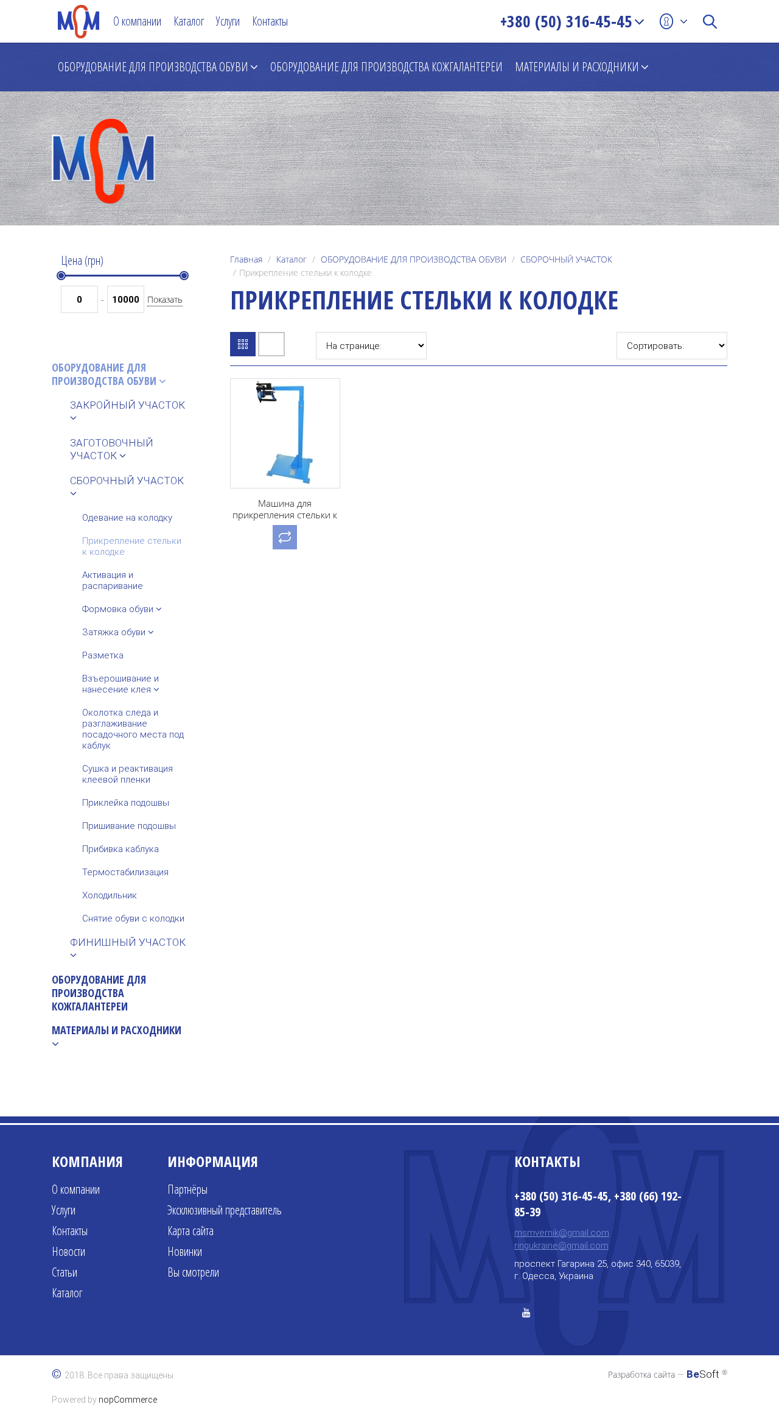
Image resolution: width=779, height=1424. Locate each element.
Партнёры (187, 1189)
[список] (271, 344)
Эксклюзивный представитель (224, 1210)
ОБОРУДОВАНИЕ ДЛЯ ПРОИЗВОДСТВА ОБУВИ (153, 66)
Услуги (228, 21)
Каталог (188, 21)
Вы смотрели (193, 1272)
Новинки (184, 1251)
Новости (68, 1251)
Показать (165, 299)
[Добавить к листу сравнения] (285, 537)
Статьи (64, 1272)
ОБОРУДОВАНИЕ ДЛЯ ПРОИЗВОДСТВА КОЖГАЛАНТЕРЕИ (386, 66)
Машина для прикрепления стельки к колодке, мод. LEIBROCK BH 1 (284, 521)
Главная (246, 259)
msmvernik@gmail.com (561, 1232)
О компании (137, 21)
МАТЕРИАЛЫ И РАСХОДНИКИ (577, 66)
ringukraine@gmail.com (561, 1245)
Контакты (270, 21)
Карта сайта (190, 1230)
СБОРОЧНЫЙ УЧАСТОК (566, 259)
